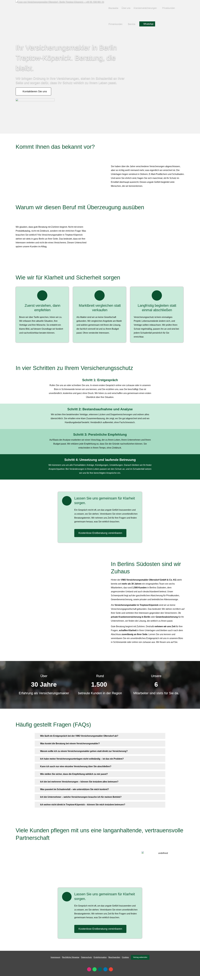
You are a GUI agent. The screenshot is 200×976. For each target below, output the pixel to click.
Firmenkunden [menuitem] (115, 24)
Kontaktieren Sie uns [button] (35, 91)
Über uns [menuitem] (125, 8)
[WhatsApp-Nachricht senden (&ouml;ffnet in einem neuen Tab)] (95, 969)
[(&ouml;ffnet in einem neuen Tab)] (35, 100)
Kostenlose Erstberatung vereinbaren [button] (100, 532)
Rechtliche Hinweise (70, 957)
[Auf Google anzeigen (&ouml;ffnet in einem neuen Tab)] (111, 969)
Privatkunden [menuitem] (168, 8)
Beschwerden (114, 957)
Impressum (55, 957)
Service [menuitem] (131, 24)
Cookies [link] (125, 957)
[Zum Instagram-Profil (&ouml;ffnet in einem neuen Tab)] (89, 969)
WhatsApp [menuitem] (148, 24)
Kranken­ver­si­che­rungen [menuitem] (145, 8)
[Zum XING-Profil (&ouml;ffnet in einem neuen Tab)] (100, 969)
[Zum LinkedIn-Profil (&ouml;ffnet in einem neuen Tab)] (105, 969)
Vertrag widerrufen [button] (140, 957)
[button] (79, 736)
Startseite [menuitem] (113, 8)
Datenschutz (86, 957)
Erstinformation (100, 957)
